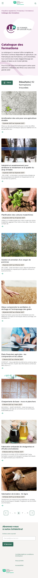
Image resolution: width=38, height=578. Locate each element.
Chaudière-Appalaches (8, 11)
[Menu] (3, 3)
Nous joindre (19, 560)
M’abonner (8, 544)
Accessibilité (19, 565)
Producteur (21, 11)
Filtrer (9, 83)
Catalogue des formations (10, 13)
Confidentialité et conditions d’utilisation (24, 555)
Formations (29, 11)
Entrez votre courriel (9, 539)
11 (27, 513)
